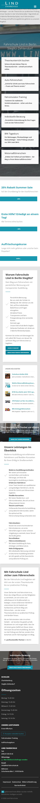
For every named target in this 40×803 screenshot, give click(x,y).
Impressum (7, 782)
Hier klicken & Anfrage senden (15, 760)
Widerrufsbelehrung (29, 782)
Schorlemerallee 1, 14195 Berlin (12, 771)
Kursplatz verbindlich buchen (14, 733)
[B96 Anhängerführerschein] (7, 409)
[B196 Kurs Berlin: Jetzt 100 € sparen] (7, 393)
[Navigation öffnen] (35, 6)
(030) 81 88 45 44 (7, 754)
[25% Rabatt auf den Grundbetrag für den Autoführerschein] (7, 401)
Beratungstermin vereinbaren (18, 352)
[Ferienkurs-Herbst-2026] (7, 376)
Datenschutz (16, 782)
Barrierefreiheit (20, 785)
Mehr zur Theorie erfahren (20, 439)
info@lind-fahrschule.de (9, 765)
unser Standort (13, 348)
